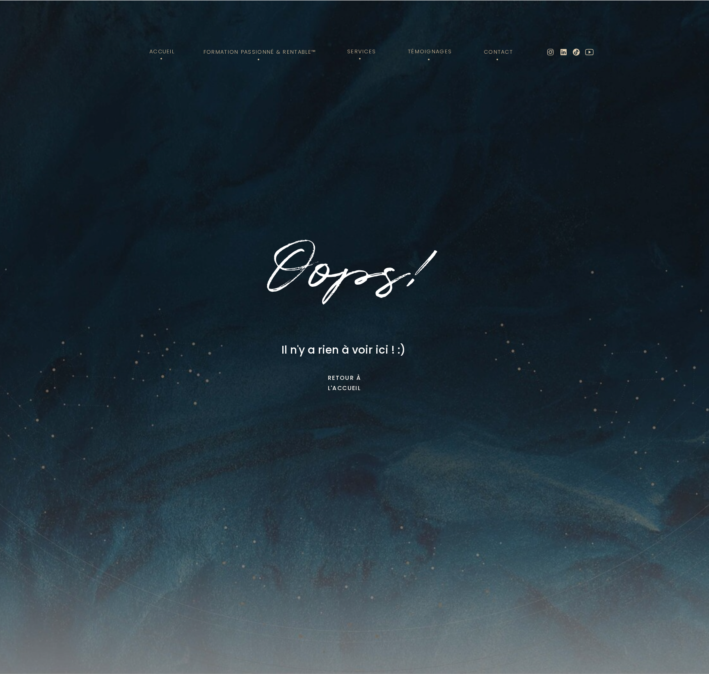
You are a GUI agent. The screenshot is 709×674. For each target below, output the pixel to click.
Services (361, 51)
